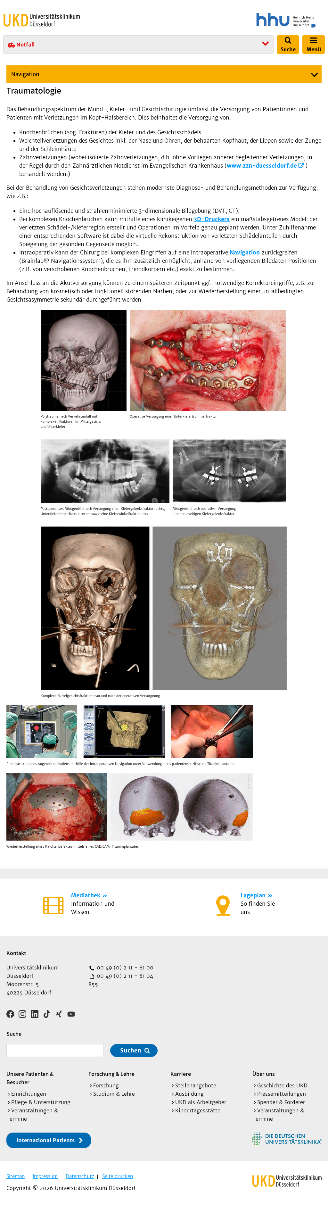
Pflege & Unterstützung (40, 1102)
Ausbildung (189, 1094)
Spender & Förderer (281, 1102)
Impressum (45, 1176)
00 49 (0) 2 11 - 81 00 (124, 967)
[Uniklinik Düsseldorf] (42, 20)
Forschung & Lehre (111, 1073)
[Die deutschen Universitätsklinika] (287, 1139)
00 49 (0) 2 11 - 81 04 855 (120, 980)
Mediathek (85, 895)
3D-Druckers (212, 219)
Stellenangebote (195, 1085)
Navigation (25, 74)
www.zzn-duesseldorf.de (262, 165)
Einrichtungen (28, 1094)
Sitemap (15, 1176)
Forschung (106, 1085)
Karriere (180, 1073)
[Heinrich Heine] (246, 20)
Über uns (263, 1073)
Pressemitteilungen (281, 1094)
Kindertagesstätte (197, 1110)
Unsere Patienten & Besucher (29, 1078)
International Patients (45, 1140)
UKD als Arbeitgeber (200, 1102)
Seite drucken (117, 1176)
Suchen (130, 1050)
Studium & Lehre (114, 1094)
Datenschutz (80, 1176)
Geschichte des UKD (282, 1085)
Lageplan (253, 895)
